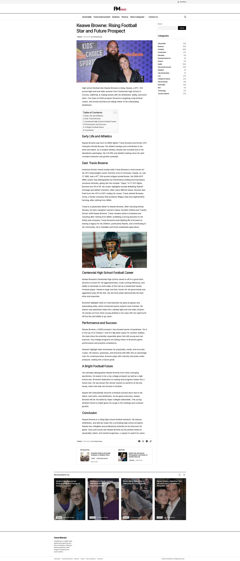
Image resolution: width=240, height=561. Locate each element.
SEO (159, 88)
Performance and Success (95, 124)
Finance (160, 61)
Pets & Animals (163, 82)
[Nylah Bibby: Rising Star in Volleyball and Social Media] (136, 499)
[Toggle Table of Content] (114, 112)
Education (161, 55)
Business (161, 46)
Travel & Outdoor (163, 94)
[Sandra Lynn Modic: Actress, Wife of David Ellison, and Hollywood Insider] (103, 499)
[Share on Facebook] (139, 441)
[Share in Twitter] (143, 441)
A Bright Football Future (94, 127)
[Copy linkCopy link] (150, 441)
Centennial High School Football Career (100, 122)
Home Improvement (102, 458)
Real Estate (161, 85)
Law (159, 76)
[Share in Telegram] (147, 441)
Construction (162, 52)
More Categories (91, 558)
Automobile (162, 43)
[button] (182, 2)
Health (93, 458)
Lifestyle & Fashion (164, 79)
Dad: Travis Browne (92, 119)
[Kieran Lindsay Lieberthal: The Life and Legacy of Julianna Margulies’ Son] (170, 499)
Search (160, 24)
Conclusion (89, 130)
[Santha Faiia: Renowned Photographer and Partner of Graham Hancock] (133, 455)
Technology (162, 90)
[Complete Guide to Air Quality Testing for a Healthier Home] (95, 455)
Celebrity (79, 37)
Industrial (161, 70)
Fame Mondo (60, 537)
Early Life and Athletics (93, 116)
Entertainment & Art (164, 58)
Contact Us (100, 558)
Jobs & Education (163, 73)
